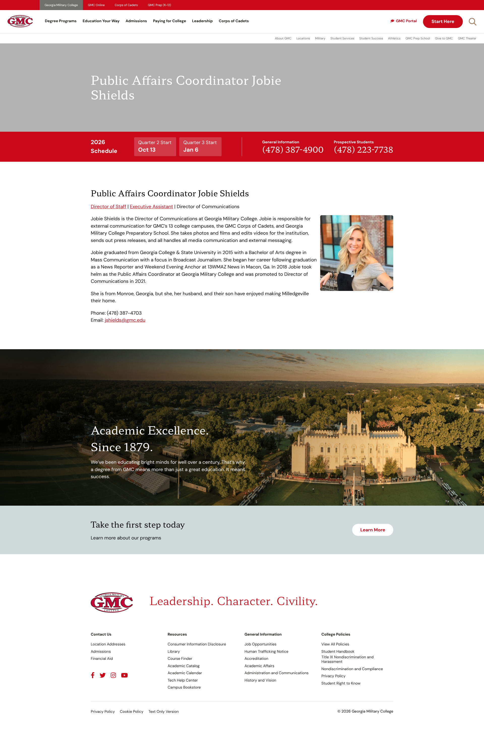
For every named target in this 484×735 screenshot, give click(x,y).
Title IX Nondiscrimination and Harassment (347, 659)
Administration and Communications (277, 673)
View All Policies (335, 644)
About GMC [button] (283, 38)
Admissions (136, 20)
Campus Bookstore (184, 687)
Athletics (394, 38)
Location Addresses (108, 644)
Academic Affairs (259, 666)
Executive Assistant (151, 206)
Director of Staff (108, 206)
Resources (177, 634)
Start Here (443, 21)
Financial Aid (102, 658)
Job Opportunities (261, 644)
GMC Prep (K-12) (159, 5)
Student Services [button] (342, 38)
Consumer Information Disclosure (197, 644)
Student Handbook (337, 651)
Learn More (372, 530)
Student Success (371, 38)
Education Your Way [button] (101, 20)
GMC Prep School (417, 38)
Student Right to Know (340, 683)
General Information (263, 634)
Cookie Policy (131, 711)
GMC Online (96, 5)
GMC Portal (406, 20)
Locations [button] (303, 38)
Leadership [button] (202, 20)
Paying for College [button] (169, 20)
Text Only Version (163, 711)
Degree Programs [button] (61, 20)
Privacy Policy (333, 676)
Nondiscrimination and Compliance (352, 669)
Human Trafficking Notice (266, 651)
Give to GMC (444, 38)
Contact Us (101, 634)
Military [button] (320, 38)
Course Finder (180, 658)
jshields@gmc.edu (125, 320)
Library (174, 651)
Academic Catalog (184, 666)
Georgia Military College (61, 5)
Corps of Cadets (126, 5)
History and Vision (260, 680)
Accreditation (256, 658)
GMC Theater (467, 38)
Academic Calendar (185, 673)
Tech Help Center (183, 680)
